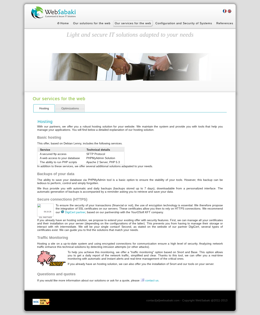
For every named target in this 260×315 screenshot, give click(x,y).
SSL (40, 217)
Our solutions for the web (91, 23)
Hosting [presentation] (44, 108)
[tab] (44, 108)
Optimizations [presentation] (70, 108)
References (224, 23)
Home (64, 23)
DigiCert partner (75, 212)
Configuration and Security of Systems (183, 23)
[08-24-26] (45, 216)
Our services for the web (133, 23)
